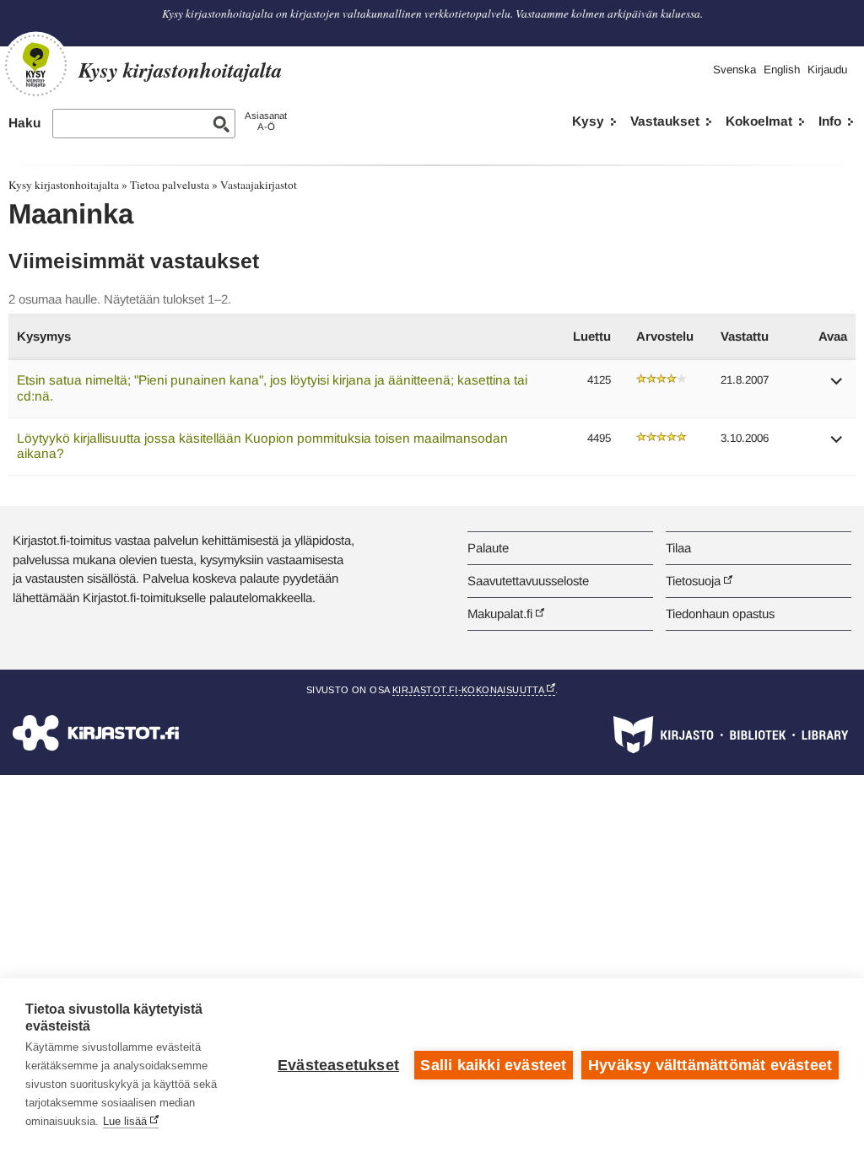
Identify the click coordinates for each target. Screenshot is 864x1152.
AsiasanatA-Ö (266, 121)
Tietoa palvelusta (169, 184)
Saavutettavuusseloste (528, 580)
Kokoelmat (759, 121)
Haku (24, 123)
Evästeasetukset (338, 1065)
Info (829, 121)
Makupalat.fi (499, 613)
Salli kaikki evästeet (493, 1065)
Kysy (588, 121)
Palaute (488, 548)
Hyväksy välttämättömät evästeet (710, 1065)
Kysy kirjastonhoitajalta (63, 184)
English (782, 69)
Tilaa (678, 548)
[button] (837, 386)
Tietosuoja (693, 580)
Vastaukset (664, 121)
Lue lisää (125, 1121)
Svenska (734, 69)
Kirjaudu (827, 69)
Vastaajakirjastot (258, 184)
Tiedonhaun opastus (720, 613)
